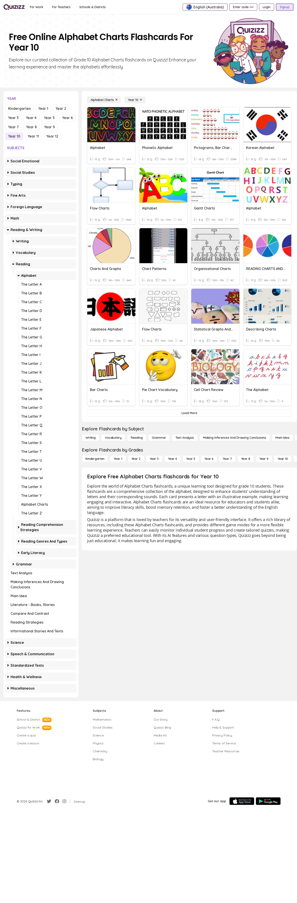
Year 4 (31, 118)
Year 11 (33, 136)
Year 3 (13, 118)
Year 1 (43, 108)
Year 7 (13, 127)
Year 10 (14, 136)
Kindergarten (19, 108)
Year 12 (52, 136)
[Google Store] (268, 801)
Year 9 (49, 127)
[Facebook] (57, 801)
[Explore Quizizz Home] (14, 7)
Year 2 (61, 108)
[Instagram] (64, 801)
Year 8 (31, 127)
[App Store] (242, 801)
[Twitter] (49, 801)
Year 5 (49, 118)
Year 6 (67, 118)
